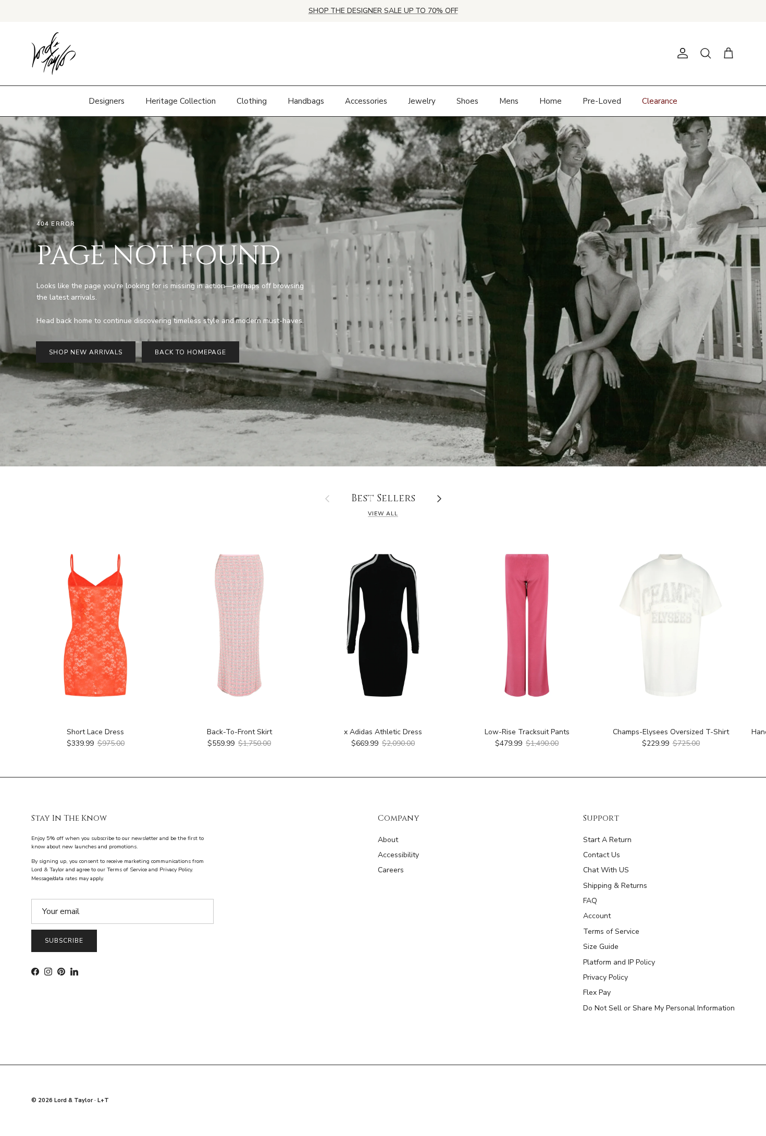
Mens (508, 100)
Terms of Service (611, 931)
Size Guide (601, 947)
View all (383, 513)
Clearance (659, 100)
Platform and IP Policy (619, 962)
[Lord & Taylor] (53, 53)
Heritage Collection (180, 100)
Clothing (252, 100)
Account (597, 916)
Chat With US (606, 870)
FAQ (590, 901)
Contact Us (601, 855)
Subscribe (64, 940)
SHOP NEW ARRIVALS (85, 352)
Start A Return (607, 840)
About (388, 840)
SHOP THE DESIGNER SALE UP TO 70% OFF (383, 11)
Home (550, 100)
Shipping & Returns (615, 886)
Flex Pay (597, 992)
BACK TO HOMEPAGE (190, 352)
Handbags (306, 100)
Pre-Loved (602, 100)
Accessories (366, 100)
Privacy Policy (605, 977)
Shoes (467, 100)
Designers (107, 100)
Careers (391, 870)
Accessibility (398, 855)
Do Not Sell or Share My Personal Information (659, 1008)
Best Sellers (383, 499)
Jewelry (422, 100)
